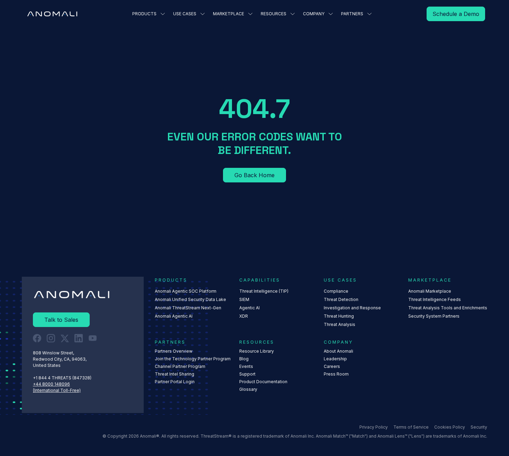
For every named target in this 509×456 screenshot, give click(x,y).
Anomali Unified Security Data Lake (190, 299)
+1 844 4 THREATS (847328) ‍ (62, 377)
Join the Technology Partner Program (193, 358)
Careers (332, 366)
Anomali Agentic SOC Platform (185, 291)
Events (246, 366)
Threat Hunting (339, 316)
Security (479, 427)
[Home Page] (52, 13)
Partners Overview (174, 351)
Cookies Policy (449, 427)
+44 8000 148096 (51, 384)
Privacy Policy (373, 427)
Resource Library (256, 351)
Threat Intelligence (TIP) (263, 291)
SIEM (244, 299)
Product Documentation (263, 381)
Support (247, 374)
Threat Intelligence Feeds (434, 299)
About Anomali (338, 351)
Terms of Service (411, 427)
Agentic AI (249, 307)
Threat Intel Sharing (174, 374)
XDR (243, 316)
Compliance (336, 291)
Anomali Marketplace (429, 291)
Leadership (335, 358)
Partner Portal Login (175, 381)
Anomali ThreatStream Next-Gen (188, 307)
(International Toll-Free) (57, 390)
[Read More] (456, 14)
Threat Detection (341, 299)
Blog (244, 358)
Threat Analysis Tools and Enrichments (447, 307)
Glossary (248, 389)
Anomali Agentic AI (174, 316)
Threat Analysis (339, 324)
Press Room (336, 374)
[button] (148, 13)
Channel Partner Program (180, 366)
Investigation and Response (352, 307)
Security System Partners (433, 316)
